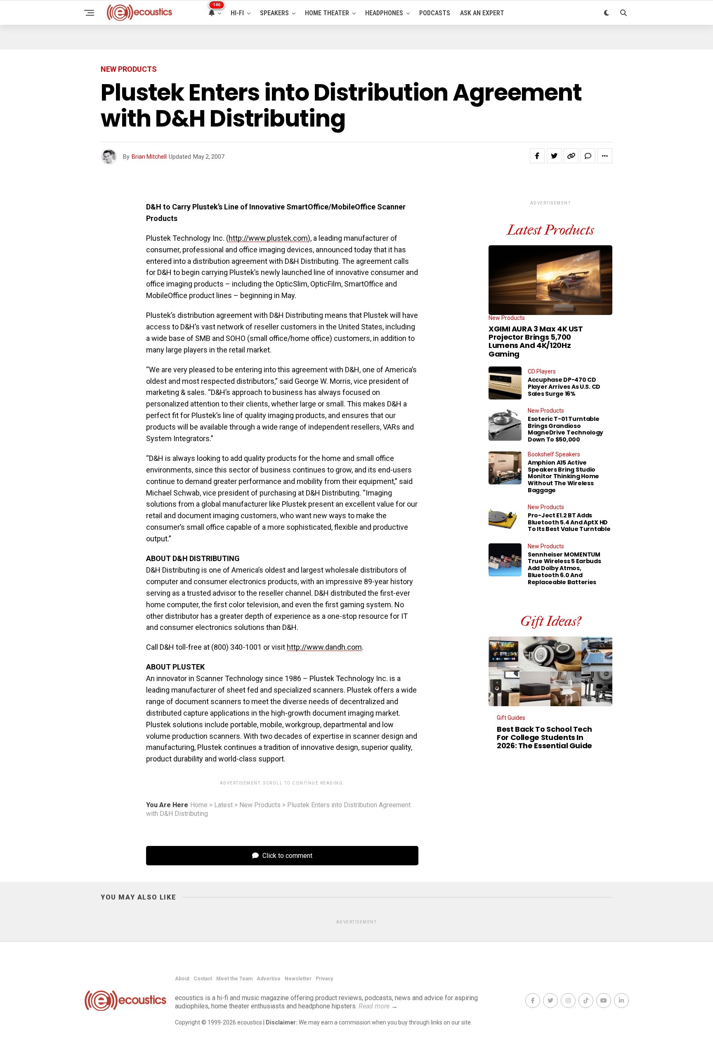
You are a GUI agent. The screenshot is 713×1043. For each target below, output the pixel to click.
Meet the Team (234, 979)
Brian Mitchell (149, 156)
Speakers (274, 13)
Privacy (324, 979)
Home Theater (327, 13)
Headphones (384, 13)
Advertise (269, 979)
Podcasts (434, 13)
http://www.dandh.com (324, 647)
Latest (223, 805)
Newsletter (298, 979)
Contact (203, 979)
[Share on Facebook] (537, 155)
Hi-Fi (237, 13)
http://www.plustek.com (268, 238)
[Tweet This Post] (554, 155)
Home (199, 805)
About (182, 979)
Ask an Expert (482, 13)
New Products (260, 805)
